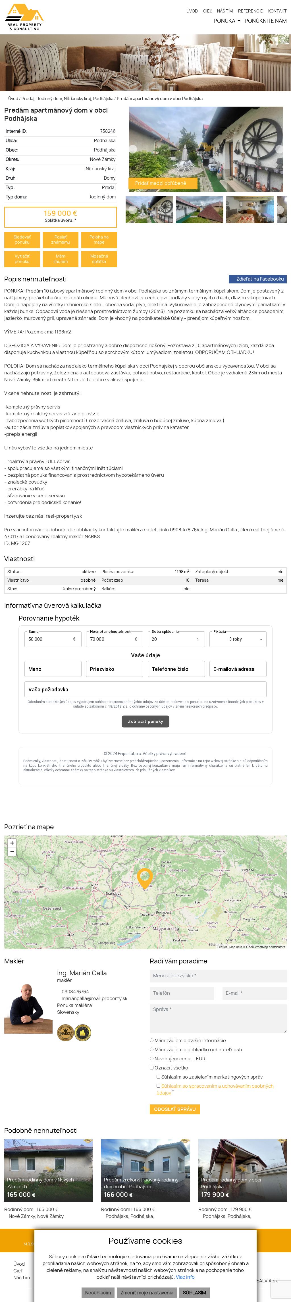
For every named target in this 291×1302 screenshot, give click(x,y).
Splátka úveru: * (60, 220)
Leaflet (222, 946)
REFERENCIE (250, 11)
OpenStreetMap (257, 946)
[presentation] (132, 149)
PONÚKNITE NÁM (266, 21)
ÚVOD (192, 11)
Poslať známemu (60, 240)
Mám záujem (60, 259)
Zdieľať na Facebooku (260, 279)
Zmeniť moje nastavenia (146, 1293)
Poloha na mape (99, 240)
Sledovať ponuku (22, 240)
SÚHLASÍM (194, 1293)
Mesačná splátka (99, 259)
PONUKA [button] (225, 21)
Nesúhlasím (98, 1293)
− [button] (12, 851)
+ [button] (12, 843)
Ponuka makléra (74, 1005)
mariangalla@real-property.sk (94, 998)
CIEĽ (207, 11)
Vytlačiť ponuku (22, 259)
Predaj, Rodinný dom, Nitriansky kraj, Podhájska (68, 99)
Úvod (12, 99)
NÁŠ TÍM (225, 11)
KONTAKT (277, 11)
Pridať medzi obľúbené (161, 183)
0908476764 (75, 992)
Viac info (185, 1277)
